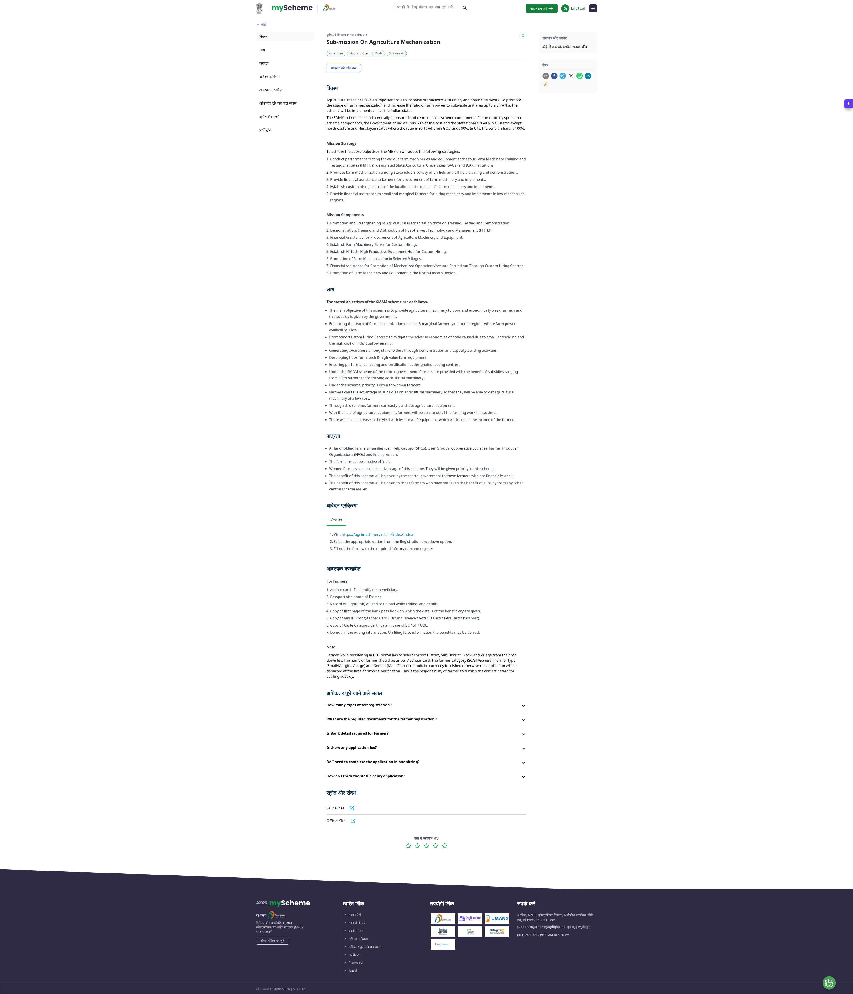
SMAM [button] (378, 53)
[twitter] (571, 76)
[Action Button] (292, 8)
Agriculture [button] (336, 53)
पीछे (263, 24)
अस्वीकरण (354, 955)
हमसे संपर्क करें (357, 923)
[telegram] (562, 76)
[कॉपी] (545, 84)
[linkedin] (588, 76)
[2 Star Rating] (417, 846)
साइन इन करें (538, 8)
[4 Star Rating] (435, 846)
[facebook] (554, 76)
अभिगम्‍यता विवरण (358, 939)
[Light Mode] (593, 8)
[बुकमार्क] (522, 35)
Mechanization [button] (358, 53)
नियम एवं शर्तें (356, 963)
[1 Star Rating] (408, 846)
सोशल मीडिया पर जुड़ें (272, 940)
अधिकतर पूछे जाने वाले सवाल (365, 947)
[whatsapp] (579, 76)
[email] (545, 76)
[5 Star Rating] (444, 846)
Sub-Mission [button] (396, 53)
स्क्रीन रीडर (356, 931)
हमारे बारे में (355, 915)
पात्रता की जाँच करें (343, 68)
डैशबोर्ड (353, 971)
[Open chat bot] (829, 983)
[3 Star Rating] (426, 846)
